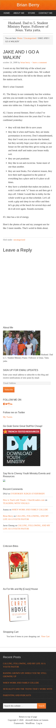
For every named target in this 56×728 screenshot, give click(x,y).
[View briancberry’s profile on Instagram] (9, 404)
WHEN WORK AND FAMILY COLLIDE (30, 510)
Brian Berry (28, 4)
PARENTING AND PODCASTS (17, 695)
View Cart (45, 636)
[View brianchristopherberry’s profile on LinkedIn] (11, 404)
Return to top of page (28, 717)
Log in (39, 723)
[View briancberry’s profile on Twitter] (6, 404)
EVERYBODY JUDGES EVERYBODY (28, 494)
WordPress (30, 723)
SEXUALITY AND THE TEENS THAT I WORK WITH (27, 689)
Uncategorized (19, 240)
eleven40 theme (32, 720)
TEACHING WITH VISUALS (16, 503)
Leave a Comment (40, 62)
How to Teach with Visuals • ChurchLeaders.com (24, 500)
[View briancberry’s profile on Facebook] (4, 404)
